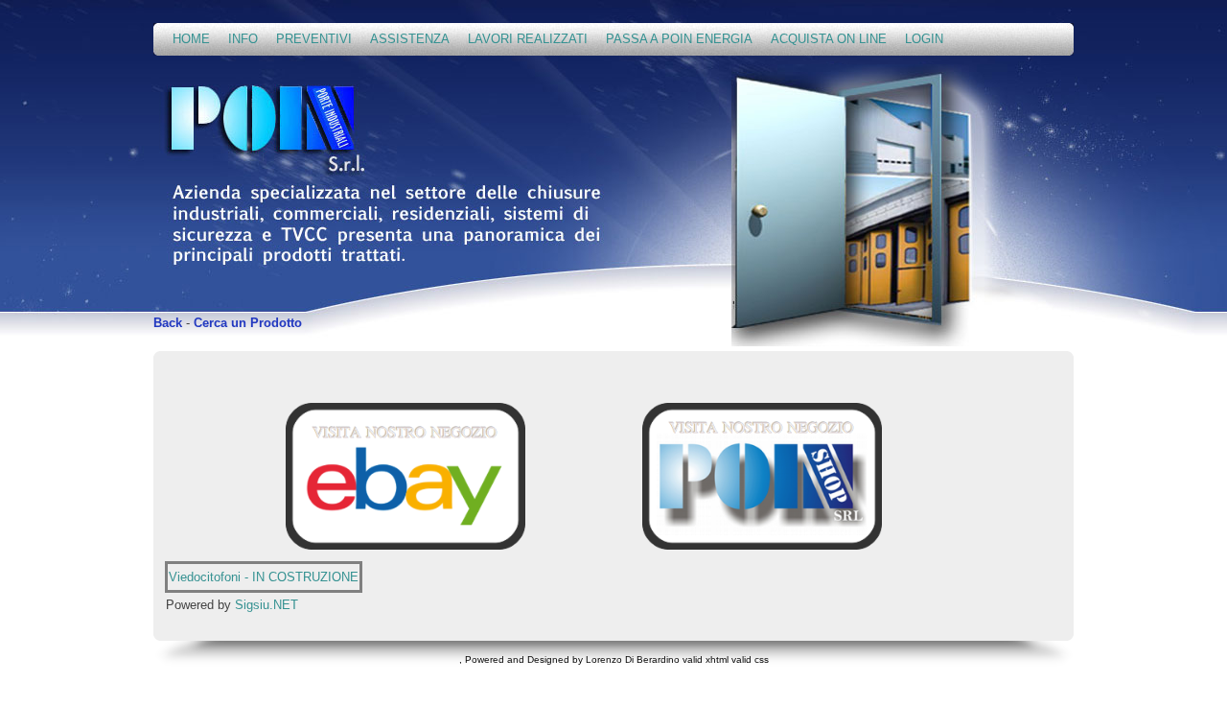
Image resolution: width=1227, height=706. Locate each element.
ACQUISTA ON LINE (829, 39)
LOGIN (924, 39)
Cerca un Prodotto (248, 323)
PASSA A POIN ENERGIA (679, 39)
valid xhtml (706, 659)
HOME (191, 39)
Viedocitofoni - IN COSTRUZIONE (264, 577)
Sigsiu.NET (266, 605)
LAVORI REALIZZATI (528, 39)
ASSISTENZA (410, 39)
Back (167, 323)
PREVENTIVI (314, 39)
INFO (243, 39)
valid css (750, 659)
